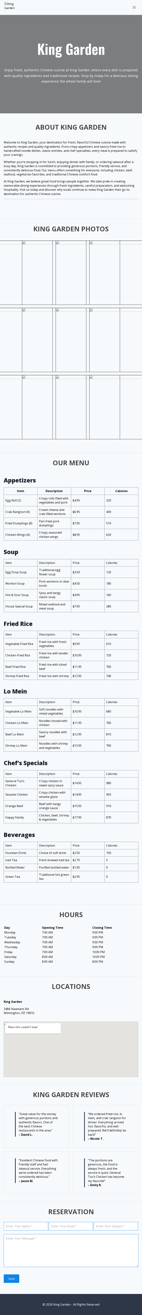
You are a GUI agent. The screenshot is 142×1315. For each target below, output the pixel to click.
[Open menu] (134, 7)
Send (11, 1278)
